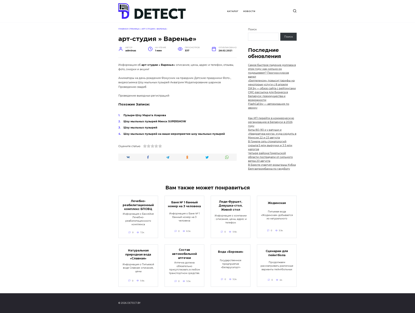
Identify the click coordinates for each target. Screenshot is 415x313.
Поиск (252, 29)
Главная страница (129, 29)
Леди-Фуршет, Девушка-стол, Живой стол (231, 205)
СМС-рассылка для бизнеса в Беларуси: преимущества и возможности (268, 96)
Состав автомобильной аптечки (184, 253)
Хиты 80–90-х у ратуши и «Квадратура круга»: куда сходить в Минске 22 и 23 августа (272, 133)
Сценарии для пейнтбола (277, 253)
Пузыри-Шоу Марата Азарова (145, 115)
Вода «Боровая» (230, 251)
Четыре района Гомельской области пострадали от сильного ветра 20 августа (270, 157)
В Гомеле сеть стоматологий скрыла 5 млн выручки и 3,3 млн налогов (270, 145)
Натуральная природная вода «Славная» (138, 254)
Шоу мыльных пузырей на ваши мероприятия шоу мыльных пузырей (174, 133)
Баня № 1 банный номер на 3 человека (184, 204)
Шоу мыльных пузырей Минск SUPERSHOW (155, 121)
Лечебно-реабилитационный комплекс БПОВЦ (138, 205)
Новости (249, 11)
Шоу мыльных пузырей (140, 127)
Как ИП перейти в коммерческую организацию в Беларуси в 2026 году (271, 122)
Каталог (232, 11)
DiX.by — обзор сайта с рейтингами (272, 88)
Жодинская (277, 203)
